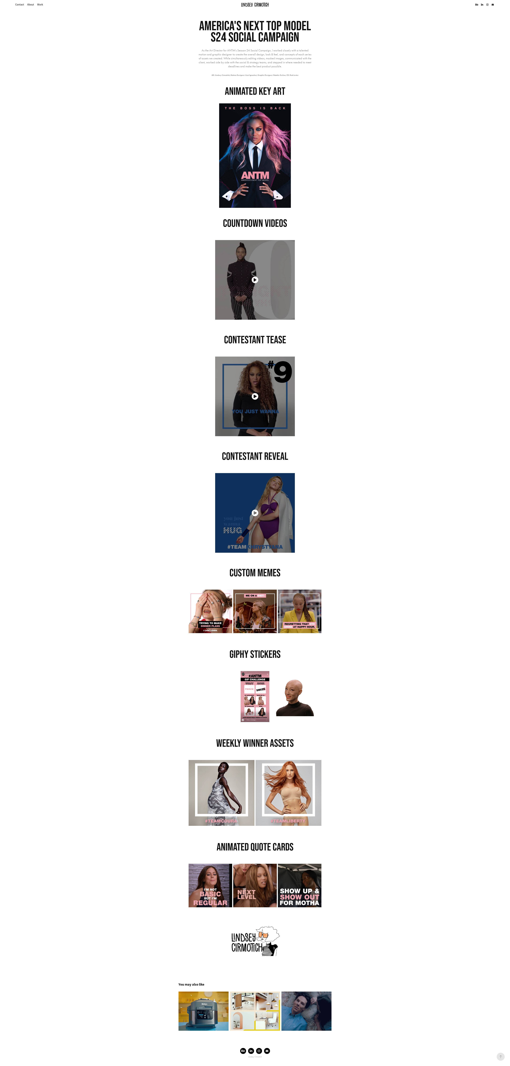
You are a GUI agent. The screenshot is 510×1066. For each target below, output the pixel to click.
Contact (19, 4)
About (30, 4)
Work (40, 4)
